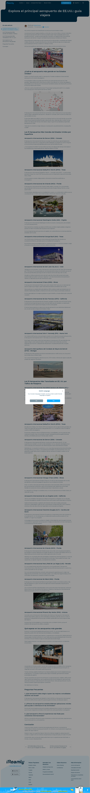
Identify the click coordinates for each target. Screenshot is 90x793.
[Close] (62, 391)
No (36, 400)
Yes (54, 400)
